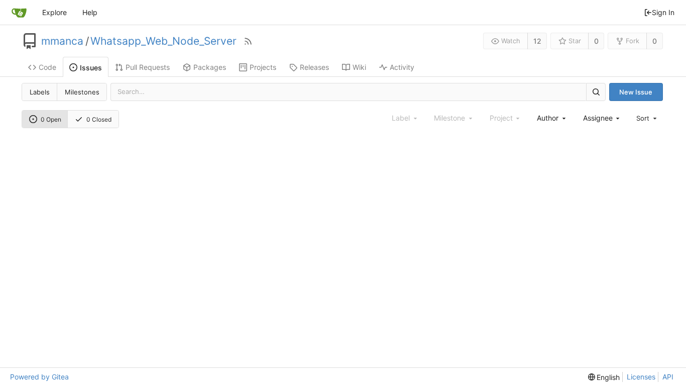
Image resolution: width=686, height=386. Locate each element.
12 (537, 41)
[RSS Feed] (248, 41)
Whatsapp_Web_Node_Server (163, 41)
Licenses (641, 376)
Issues (91, 67)
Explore (54, 12)
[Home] (19, 13)
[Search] (595, 92)
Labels (40, 92)
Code (47, 67)
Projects (263, 67)
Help (89, 12)
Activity (402, 67)
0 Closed (98, 119)
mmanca (62, 41)
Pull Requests (148, 67)
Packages (209, 67)
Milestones (82, 92)
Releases (314, 67)
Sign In (663, 12)
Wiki (359, 67)
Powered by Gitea (39, 376)
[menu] (647, 118)
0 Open (51, 119)
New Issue (635, 92)
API (667, 376)
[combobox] (552, 118)
